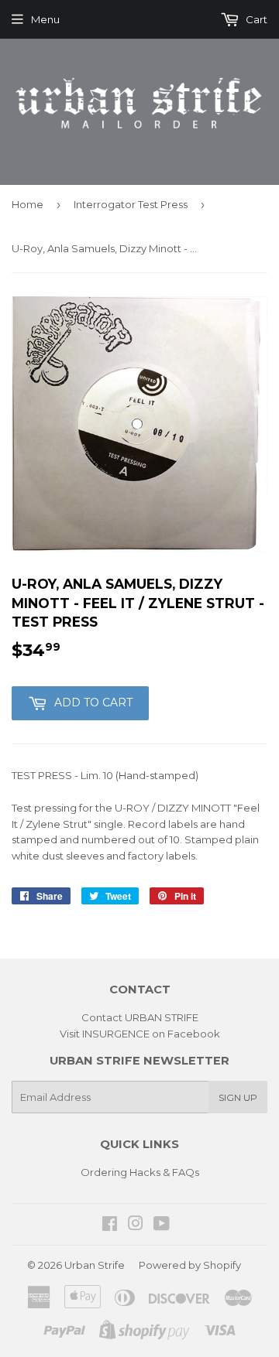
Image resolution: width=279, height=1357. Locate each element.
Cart (255, 19)
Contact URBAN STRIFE (139, 1017)
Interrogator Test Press (131, 204)
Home (27, 204)
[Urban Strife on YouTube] (161, 1225)
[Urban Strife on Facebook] (110, 1225)
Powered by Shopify (190, 1265)
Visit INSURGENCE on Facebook (140, 1033)
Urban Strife (94, 1265)
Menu (45, 19)
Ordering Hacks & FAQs (140, 1172)
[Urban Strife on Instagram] (135, 1225)
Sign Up (238, 1097)
